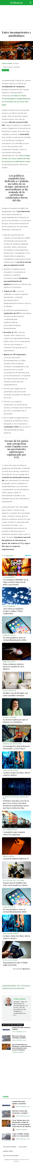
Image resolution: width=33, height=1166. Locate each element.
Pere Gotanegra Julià (19, 1031)
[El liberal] (16, 2)
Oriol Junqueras (25, 985)
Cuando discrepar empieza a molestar (19, 1102)
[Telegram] (25, 74)
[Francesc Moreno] (8, 1008)
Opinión (5, 70)
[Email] (20, 74)
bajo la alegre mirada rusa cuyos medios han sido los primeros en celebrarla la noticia (16, 158)
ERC (18, 985)
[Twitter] (8, 74)
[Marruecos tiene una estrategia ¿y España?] (6, 1038)
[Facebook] (4, 74)
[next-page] (6, 1056)
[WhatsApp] (12, 74)
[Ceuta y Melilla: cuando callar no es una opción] (6, 1136)
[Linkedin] (16, 74)
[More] (29, 74)
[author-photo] (13, 1106)
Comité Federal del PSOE (9, 985)
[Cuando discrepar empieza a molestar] (6, 1030)
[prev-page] (3, 1056)
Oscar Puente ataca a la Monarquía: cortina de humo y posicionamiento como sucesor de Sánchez (21, 1123)
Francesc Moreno (7, 63)
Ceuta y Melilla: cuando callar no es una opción (20, 1135)
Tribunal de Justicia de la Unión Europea (13, 988)
